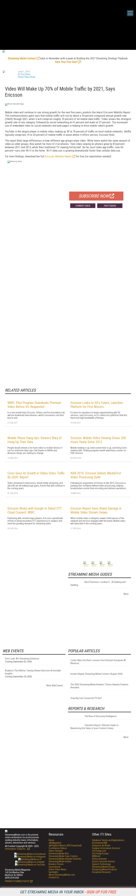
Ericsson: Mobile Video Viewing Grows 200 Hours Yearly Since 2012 (98, 440)
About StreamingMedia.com (62, 874)
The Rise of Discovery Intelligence (101, 716)
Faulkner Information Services (106, 848)
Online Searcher (99, 858)
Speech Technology (101, 864)
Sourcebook (54, 866)
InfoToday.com (99, 850)
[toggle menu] (130, 13)
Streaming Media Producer (104, 869)
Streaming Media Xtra (59, 853)
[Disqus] (68, 259)
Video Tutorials (56, 850)
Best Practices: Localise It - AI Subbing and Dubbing (98, 583)
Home (51, 840)
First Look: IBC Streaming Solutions (22, 658)
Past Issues (110, 205)
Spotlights (53, 872)
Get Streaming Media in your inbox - (68, 892)
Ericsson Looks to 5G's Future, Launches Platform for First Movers (96, 405)
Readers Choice (56, 864)
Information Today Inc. (16, 848)
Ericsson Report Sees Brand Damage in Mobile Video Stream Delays (95, 510)
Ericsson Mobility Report (58, 156)
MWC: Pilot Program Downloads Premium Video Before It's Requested (34, 405)
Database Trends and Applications (108, 840)
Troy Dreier (26, 74)
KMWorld (96, 856)
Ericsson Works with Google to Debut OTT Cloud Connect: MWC (34, 510)
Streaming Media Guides (60, 861)
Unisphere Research (101, 872)
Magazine (55, 843)
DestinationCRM (99, 843)
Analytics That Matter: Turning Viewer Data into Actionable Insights (33, 672)
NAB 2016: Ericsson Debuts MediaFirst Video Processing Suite (95, 475)
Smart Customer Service (103, 861)
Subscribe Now (94, 196)
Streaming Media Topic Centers (63, 856)
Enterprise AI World (101, 845)
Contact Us (54, 877)
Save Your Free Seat (66, 61)
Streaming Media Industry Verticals (65, 858)
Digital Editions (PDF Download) (65, 845)
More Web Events (54, 685)
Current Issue (82, 205)
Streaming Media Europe (103, 866)
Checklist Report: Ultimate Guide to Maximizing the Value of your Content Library (94, 727)
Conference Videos (58, 848)
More (126, 593)
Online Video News (26, 77)
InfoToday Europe (100, 853)
